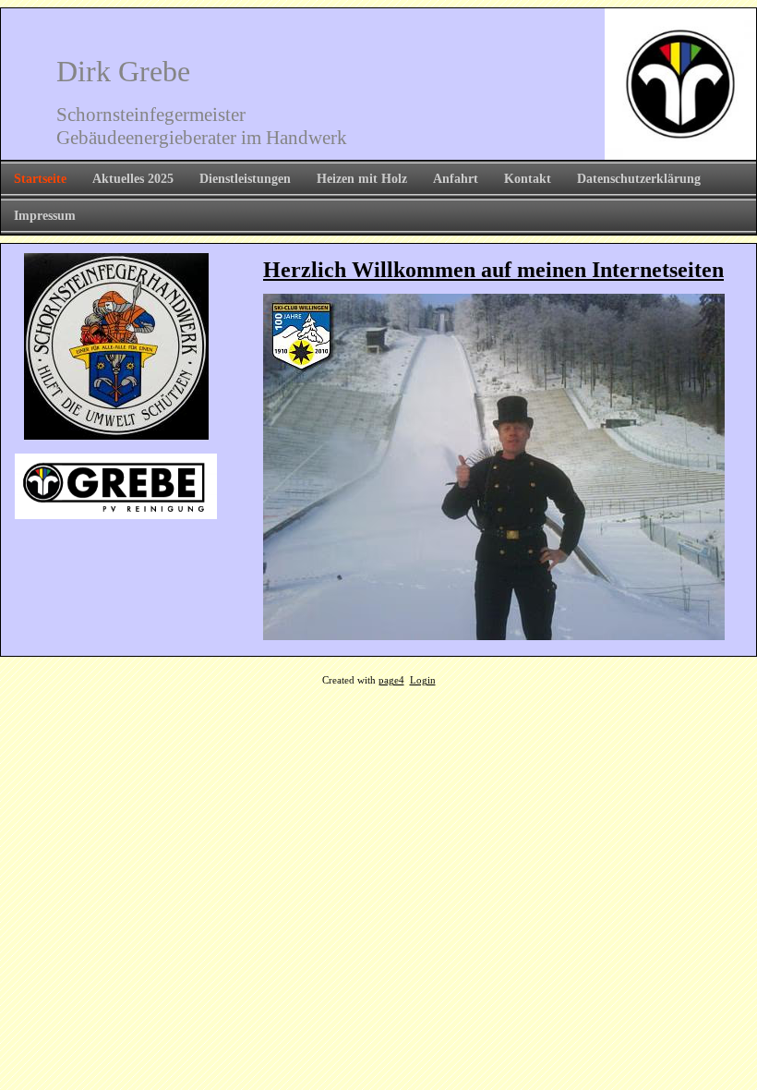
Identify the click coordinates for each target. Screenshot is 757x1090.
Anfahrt (455, 179)
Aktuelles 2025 (133, 179)
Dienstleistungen (245, 179)
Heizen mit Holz (362, 179)
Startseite (40, 179)
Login (423, 680)
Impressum (45, 216)
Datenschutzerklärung (639, 179)
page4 (391, 680)
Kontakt (527, 179)
